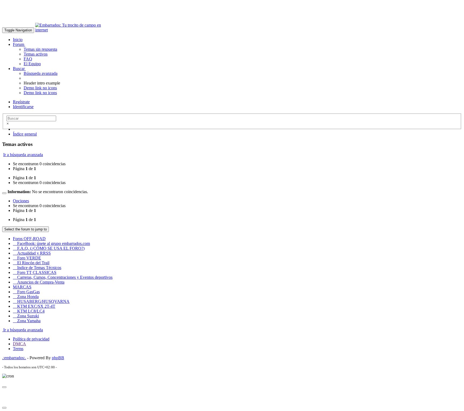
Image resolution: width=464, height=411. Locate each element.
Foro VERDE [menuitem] (27, 258)
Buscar (19, 68)
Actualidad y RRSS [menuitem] (32, 253)
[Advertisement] (100, 14)
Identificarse (23, 106)
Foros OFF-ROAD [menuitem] (29, 238)
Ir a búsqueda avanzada (23, 154)
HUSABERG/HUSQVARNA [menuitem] (41, 301)
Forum (19, 44)
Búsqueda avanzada (40, 73)
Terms (18, 348)
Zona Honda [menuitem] (26, 296)
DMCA (19, 344)
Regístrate (21, 102)
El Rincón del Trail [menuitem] (31, 262)
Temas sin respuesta (40, 49)
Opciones (21, 201)
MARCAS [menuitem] (22, 287)
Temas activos (36, 54)
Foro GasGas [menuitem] (26, 291)
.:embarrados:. (14, 357)
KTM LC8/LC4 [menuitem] (29, 311)
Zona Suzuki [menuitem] (26, 316)
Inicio (18, 39)
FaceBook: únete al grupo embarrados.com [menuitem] (51, 243)
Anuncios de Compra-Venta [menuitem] (38, 282)
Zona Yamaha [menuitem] (27, 320)
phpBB (58, 357)
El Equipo (32, 63)
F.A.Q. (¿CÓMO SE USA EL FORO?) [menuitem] (49, 248)
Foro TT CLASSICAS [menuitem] (34, 272)
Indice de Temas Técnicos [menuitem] (37, 267)
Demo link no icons (40, 88)
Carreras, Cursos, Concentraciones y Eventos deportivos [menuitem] (63, 277)
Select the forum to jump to (25, 229)
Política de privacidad (31, 339)
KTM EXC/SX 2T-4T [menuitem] (34, 306)
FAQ (28, 59)
